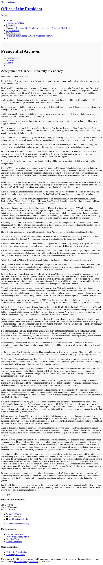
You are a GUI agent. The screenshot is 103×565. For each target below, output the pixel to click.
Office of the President (21, 8)
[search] (7, 38)
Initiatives (11, 26)
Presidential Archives (44, 36)
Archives (10, 60)
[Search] (2, 15)
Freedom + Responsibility (17, 28)
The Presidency (14, 33)
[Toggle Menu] (6, 15)
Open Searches (12, 30)
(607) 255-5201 (15, 514)
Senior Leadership (14, 541)
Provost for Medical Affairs (18, 537)
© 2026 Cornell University (17, 524)
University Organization (16, 552)
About (9, 20)
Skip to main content (10, 2)
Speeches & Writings (15, 23)
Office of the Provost (15, 534)
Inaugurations (21, 36)
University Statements (15, 554)
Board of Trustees (13, 539)
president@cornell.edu (18, 519)
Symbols (31, 36)
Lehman (9, 63)
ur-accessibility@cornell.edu (26, 561)
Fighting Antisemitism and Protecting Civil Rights (50, 28)
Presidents (10, 36)
